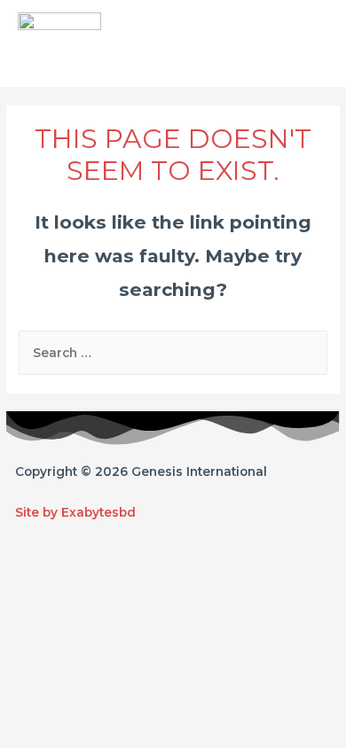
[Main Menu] (312, 43)
